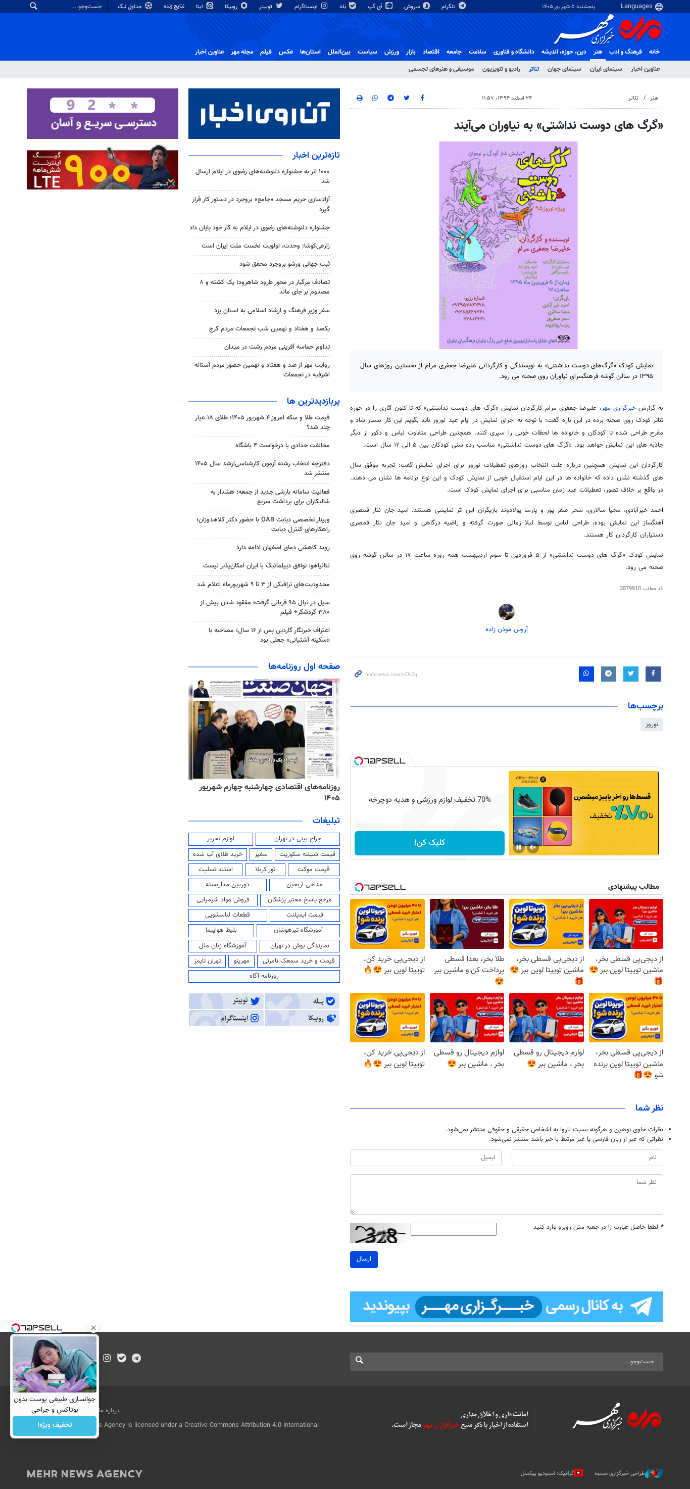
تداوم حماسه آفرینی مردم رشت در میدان (277, 347)
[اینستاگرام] (107, 1359)
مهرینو (242, 961)
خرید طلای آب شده (217, 854)
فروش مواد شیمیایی (223, 900)
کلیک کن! (429, 843)
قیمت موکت (314, 869)
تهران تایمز (207, 961)
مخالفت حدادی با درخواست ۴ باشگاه (282, 446)
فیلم (266, 52)
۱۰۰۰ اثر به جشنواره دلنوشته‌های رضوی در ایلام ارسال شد (262, 176)
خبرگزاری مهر (619, 408)
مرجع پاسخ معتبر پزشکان (300, 900)
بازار (411, 52)
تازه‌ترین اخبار (316, 155)
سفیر (261, 854)
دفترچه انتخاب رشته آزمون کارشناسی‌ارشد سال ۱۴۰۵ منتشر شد (262, 468)
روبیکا (232, 7)
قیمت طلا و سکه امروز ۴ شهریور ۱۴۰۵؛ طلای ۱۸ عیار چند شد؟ (262, 423)
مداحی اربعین (304, 885)
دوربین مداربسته (228, 885)
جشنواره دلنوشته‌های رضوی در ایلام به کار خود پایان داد (259, 228)
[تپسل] (359, 761)
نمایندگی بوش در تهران (299, 946)
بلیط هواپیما (221, 930)
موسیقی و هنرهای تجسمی (441, 69)
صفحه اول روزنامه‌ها (304, 667)
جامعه (454, 52)
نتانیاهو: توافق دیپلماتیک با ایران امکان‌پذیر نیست (266, 566)
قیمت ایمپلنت (304, 915)
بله (343, 7)
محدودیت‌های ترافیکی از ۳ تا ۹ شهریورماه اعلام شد (263, 585)
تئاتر (534, 69)
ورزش (391, 52)
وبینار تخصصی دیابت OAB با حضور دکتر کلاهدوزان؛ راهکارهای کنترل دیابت (263, 525)
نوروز (652, 724)
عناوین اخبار (645, 69)
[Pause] (519, 847)
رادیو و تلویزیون (501, 69)
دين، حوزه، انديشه (563, 52)
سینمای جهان (564, 69)
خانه (654, 52)
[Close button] (93, 1328)
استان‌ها (310, 52)
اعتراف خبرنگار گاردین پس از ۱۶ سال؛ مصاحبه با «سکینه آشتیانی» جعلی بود (269, 635)
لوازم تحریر (220, 839)
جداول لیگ (130, 7)
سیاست (367, 52)
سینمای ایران (606, 69)
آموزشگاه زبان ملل (222, 946)
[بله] (121, 1359)
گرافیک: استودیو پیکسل (547, 1473)
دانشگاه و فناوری (514, 52)
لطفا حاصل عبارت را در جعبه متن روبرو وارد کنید (598, 1227)
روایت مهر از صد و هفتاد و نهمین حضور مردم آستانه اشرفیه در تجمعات (262, 370)
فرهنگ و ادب (625, 52)
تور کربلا (265, 869)
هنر (598, 52)
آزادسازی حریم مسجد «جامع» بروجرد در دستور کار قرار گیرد (261, 204)
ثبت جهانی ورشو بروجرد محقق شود (284, 264)
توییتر (266, 7)
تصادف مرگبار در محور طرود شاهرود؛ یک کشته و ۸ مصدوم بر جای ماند (265, 287)
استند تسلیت (216, 869)
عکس (286, 52)
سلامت (477, 52)
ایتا (200, 7)
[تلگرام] (136, 1359)
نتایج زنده (175, 6)
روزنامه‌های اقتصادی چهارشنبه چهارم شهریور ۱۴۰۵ (269, 793)
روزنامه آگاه (264, 976)
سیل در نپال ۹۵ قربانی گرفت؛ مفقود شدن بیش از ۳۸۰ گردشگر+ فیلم (265, 607)
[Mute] (533, 847)
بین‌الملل (339, 52)
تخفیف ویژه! (54, 1425)
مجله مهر (242, 52)
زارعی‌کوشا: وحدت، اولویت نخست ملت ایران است (266, 246)
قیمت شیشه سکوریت (307, 854)
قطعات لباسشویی (227, 915)
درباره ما (109, 1411)
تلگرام (449, 7)
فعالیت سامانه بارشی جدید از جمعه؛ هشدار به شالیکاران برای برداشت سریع (270, 497)
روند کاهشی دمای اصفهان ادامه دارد (283, 548)
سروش (412, 7)
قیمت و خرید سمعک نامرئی (299, 961)
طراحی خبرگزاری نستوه (620, 1473)
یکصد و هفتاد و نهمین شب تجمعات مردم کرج (269, 329)
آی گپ (376, 7)
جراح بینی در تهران (297, 839)
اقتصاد (431, 52)
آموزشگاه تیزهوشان (298, 930)
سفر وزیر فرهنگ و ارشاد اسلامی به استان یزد (272, 311)
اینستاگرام (306, 7)
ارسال (364, 1259)
